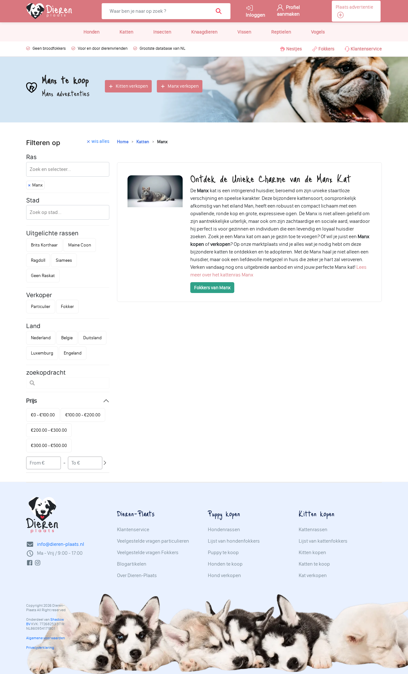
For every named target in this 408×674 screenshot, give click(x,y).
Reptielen (281, 32)
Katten (126, 32)
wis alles (100, 141)
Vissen (244, 32)
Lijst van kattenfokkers (323, 541)
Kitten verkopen (132, 86)
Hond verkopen (224, 575)
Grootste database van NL (162, 48)
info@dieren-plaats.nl (60, 544)
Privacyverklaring (40, 647)
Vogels (318, 32)
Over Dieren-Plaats (137, 575)
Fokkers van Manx (212, 287)
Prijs (31, 400)
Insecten (162, 32)
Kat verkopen (313, 575)
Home (122, 141)
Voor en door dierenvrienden (102, 48)
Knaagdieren (204, 32)
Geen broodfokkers (49, 48)
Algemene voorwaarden (45, 638)
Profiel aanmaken (288, 10)
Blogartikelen (131, 564)
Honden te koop (225, 564)
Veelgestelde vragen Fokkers (147, 552)
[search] (220, 11)
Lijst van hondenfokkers (234, 541)
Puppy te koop (223, 552)
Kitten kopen (312, 552)
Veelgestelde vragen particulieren (153, 541)
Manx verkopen (183, 86)
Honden (91, 32)
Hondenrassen (224, 529)
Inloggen (255, 15)
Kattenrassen (313, 529)
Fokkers (326, 49)
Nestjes (294, 49)
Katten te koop (314, 564)
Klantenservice (366, 49)
